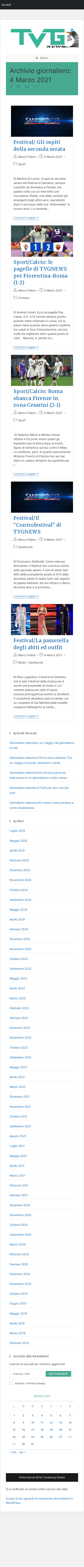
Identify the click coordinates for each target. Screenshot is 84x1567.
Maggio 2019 (18, 1313)
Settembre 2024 (20, 899)
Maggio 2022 (18, 1067)
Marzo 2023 (18, 998)
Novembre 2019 (20, 1284)
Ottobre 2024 (19, 890)
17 (32, 1429)
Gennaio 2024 (19, 929)
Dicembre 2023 (20, 939)
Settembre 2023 (20, 968)
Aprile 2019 (17, 1323)
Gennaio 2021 (19, 1195)
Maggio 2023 (18, 978)
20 (60, 1429)
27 (60, 1437)
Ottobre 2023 (19, 959)
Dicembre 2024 (20, 870)
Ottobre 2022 (19, 1047)
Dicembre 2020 (20, 1205)
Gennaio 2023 (19, 1018)
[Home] (11, 86)
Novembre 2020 (20, 1215)
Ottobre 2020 (19, 1224)
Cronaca (23, 297)
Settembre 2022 (20, 1057)
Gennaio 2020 (19, 1264)
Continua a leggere (26, 218)
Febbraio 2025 (19, 860)
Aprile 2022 (17, 1077)
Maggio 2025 (18, 840)
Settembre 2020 (20, 1234)
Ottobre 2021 (18, 1116)
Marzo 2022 (17, 1086)
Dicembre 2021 (20, 1096)
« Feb (13, 1452)
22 (14, 1437)
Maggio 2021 (18, 1156)
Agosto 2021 (18, 1136)
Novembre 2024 (20, 880)
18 (42, 1429)
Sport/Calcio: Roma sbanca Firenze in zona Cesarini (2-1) (38, 398)
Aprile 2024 (17, 919)
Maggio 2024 (18, 909)
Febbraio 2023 (19, 1008)
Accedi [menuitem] (6, 4)
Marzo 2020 (18, 1244)
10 (32, 1422)
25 (42, 1437)
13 (60, 1422)
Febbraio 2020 (19, 1254)
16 (23, 1429)
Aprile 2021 (17, 1165)
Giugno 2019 (18, 1303)
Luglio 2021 (17, 1146)
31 (32, 1444)
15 (14, 1429)
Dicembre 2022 (20, 1027)
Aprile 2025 (17, 850)
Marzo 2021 (17, 1175)
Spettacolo (25, 547)
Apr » (22, 1452)
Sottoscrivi (58, 1373)
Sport (21, 164)
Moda (22, 662)
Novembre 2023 (20, 949)
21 (70, 1429)
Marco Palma (26, 156)
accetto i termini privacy (30, 1383)
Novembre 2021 (20, 1106)
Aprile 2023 (17, 988)
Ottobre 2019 (19, 1293)
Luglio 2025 (17, 830)
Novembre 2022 (20, 1037)
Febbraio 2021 (19, 1185)
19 (51, 1429)
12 (51, 1422)
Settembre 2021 (20, 1126)
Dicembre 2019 (20, 1274)
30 (23, 1444)
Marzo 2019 (17, 1333)
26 (51, 1437)
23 (23, 1437)
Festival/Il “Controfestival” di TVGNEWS (37, 525)
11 (42, 1422)
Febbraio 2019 (19, 1343)
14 (70, 1422)
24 (32, 1437)
